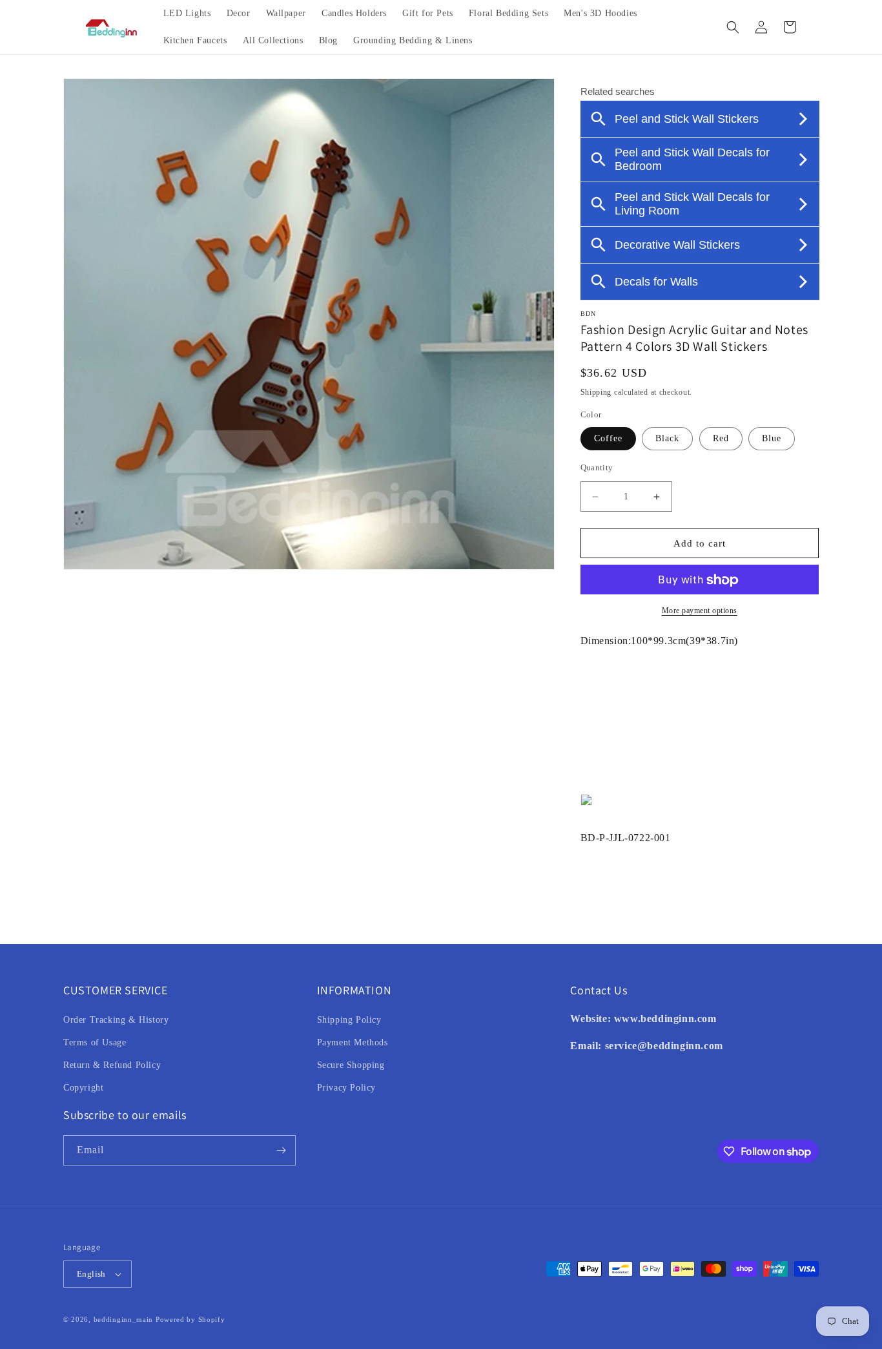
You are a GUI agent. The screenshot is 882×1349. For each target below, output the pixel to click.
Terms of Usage (94, 1042)
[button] (733, 27)
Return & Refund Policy (112, 1065)
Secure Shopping (351, 1065)
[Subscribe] (281, 1150)
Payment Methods (352, 1042)
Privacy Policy (346, 1088)
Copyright (83, 1088)
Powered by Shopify (190, 1319)
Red (721, 438)
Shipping (596, 392)
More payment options (699, 611)
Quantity (596, 467)
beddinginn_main (124, 1319)
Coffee (608, 438)
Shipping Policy (349, 1020)
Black (667, 438)
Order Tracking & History (116, 1020)
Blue (771, 438)
